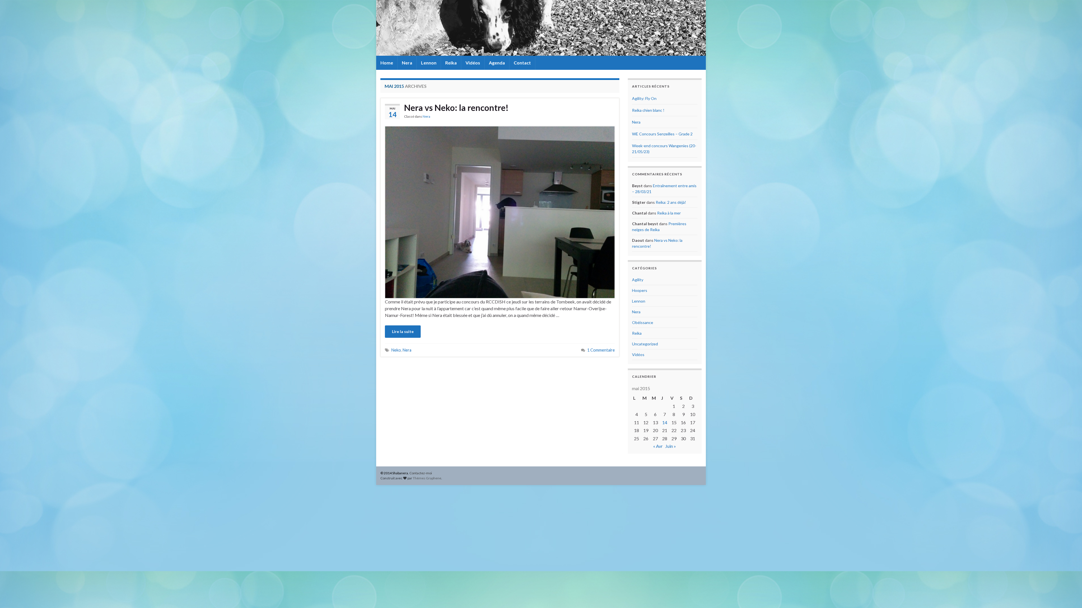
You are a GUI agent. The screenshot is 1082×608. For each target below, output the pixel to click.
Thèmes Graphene (427, 478)
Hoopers (639, 290)
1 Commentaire (601, 350)
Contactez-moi (420, 473)
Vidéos (472, 62)
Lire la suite (403, 331)
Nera (407, 62)
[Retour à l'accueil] (541, 28)
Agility (637, 279)
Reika (451, 62)
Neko (396, 350)
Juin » (670, 446)
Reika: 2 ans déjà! (671, 202)
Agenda (497, 62)
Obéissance (642, 322)
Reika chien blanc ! (648, 110)
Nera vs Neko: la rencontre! (456, 107)
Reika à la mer (669, 213)
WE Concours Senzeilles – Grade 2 (662, 133)
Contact (522, 62)
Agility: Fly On (644, 98)
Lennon (428, 62)
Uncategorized (645, 343)
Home (386, 62)
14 (664, 422)
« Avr (658, 446)
